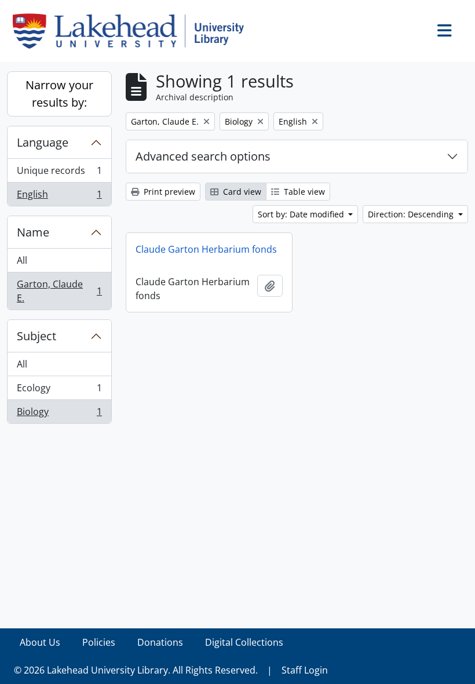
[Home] (133, 31)
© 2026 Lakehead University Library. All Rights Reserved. (136, 670)
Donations (160, 642)
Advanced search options (203, 156)
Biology (59, 414)
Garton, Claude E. (59, 291)
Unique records (59, 173)
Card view (241, 191)
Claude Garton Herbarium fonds (206, 249)
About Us (40, 642)
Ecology (59, 390)
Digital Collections (244, 642)
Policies (98, 642)
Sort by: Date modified (302, 214)
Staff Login (305, 670)
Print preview (168, 191)
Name (33, 232)
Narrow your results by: (59, 93)
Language (42, 142)
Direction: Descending (412, 214)
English (59, 197)
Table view (303, 191)
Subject (36, 336)
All (22, 260)
